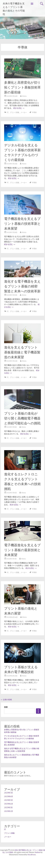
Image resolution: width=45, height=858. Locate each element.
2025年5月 (8, 800)
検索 (6, 707)
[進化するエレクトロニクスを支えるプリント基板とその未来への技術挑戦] (22, 469)
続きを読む (18, 108)
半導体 (34, 112)
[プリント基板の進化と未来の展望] (22, 604)
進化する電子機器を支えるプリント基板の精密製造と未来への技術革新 (22, 286)
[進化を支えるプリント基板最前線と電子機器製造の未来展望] (22, 342)
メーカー (24, 112)
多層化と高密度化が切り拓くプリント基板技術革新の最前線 (22, 87)
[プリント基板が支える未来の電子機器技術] (22, 662)
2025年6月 (8, 796)
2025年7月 (8, 793)
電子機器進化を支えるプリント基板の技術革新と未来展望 (22, 223)
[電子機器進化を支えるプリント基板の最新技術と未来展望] (22, 540)
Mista (24, 96)
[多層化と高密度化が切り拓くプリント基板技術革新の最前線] (22, 78)
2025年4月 (8, 804)
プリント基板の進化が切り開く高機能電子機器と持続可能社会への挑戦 (22, 418)
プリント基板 (14, 112)
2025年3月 (8, 807)
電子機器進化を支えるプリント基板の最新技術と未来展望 (22, 550)
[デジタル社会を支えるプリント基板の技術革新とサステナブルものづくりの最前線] (22, 140)
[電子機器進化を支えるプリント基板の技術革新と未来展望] (22, 214)
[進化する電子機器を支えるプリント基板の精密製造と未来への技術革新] (22, 277)
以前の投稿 (6, 699)
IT (7, 112)
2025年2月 (8, 811)
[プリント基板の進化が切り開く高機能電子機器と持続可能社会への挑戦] (22, 409)
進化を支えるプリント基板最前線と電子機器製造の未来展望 (22, 352)
